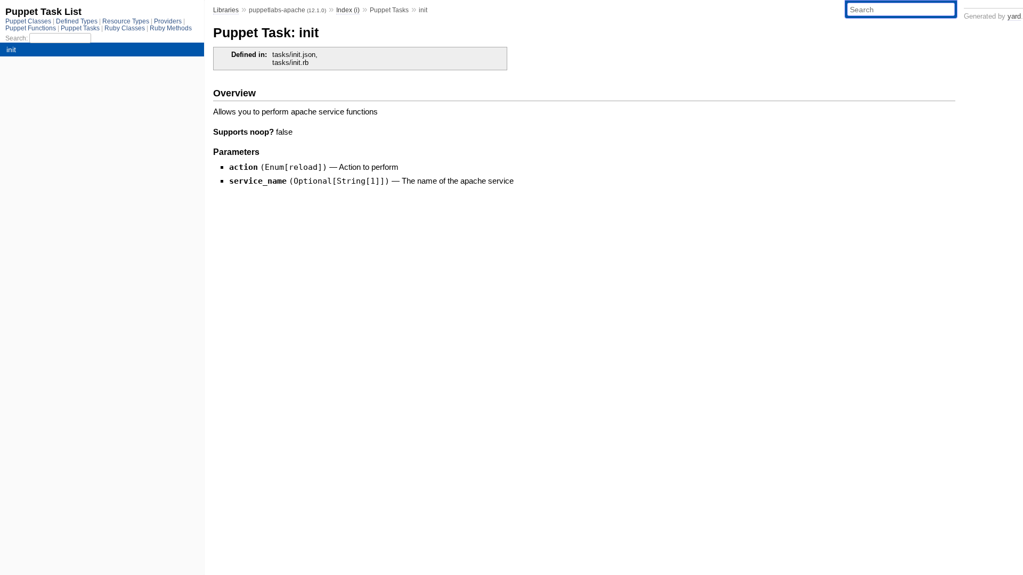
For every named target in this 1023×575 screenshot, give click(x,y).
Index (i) (348, 10)
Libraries (226, 10)
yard (1014, 16)
